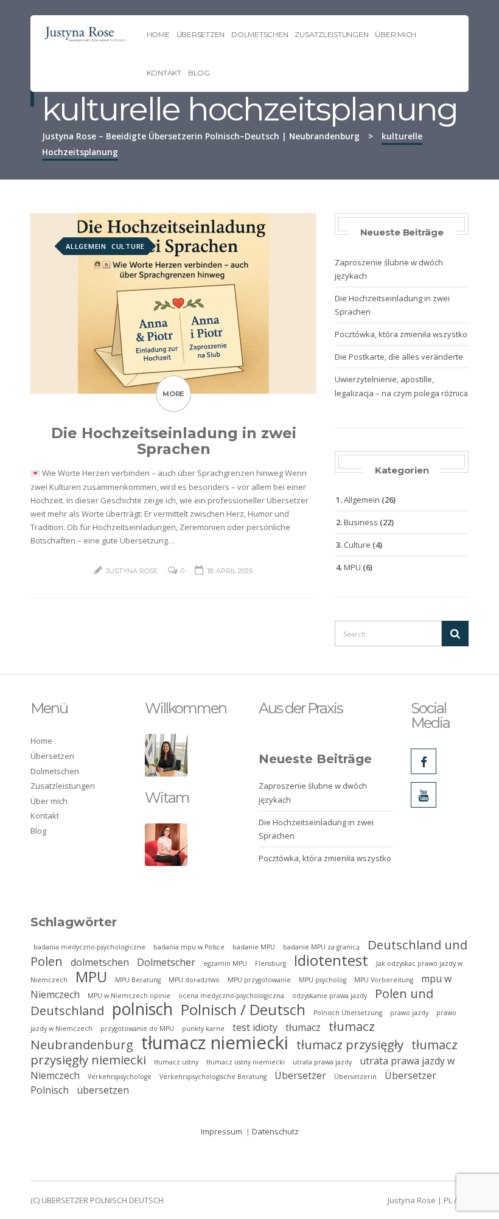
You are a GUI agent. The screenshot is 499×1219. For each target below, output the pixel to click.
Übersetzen (200, 34)
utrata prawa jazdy (322, 1062)
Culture (128, 246)
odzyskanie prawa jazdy (329, 995)
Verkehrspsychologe (120, 1076)
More (173, 393)
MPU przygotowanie (259, 980)
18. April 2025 (230, 571)
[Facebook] (423, 761)
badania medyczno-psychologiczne (89, 947)
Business (361, 522)
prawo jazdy (409, 1012)
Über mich (395, 34)
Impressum (221, 1131)
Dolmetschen (259, 34)
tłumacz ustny (176, 1062)
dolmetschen (100, 962)
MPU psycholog (322, 980)
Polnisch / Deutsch (243, 1009)
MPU (352, 567)
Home (158, 34)
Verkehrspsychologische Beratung (213, 1076)
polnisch (142, 1009)
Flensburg (270, 963)
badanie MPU (253, 947)
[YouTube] (423, 795)
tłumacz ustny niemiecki (245, 1062)
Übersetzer (300, 1075)
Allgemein (86, 246)
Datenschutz (275, 1131)
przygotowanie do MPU (137, 1028)
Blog (199, 72)
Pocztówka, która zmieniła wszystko (401, 334)
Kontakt (164, 72)
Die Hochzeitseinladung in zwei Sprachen (173, 441)
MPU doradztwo (194, 980)
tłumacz (303, 1027)
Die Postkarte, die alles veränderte (399, 356)
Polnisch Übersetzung (347, 1012)
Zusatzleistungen (331, 34)
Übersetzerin (355, 1076)
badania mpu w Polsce (189, 947)
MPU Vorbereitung (383, 980)
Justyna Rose (132, 571)
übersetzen (103, 1090)
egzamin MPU (225, 963)
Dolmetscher (166, 962)
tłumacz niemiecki (214, 1042)
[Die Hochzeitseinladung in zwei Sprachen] (173, 302)
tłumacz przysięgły (349, 1044)
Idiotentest (331, 960)
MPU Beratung (138, 980)
